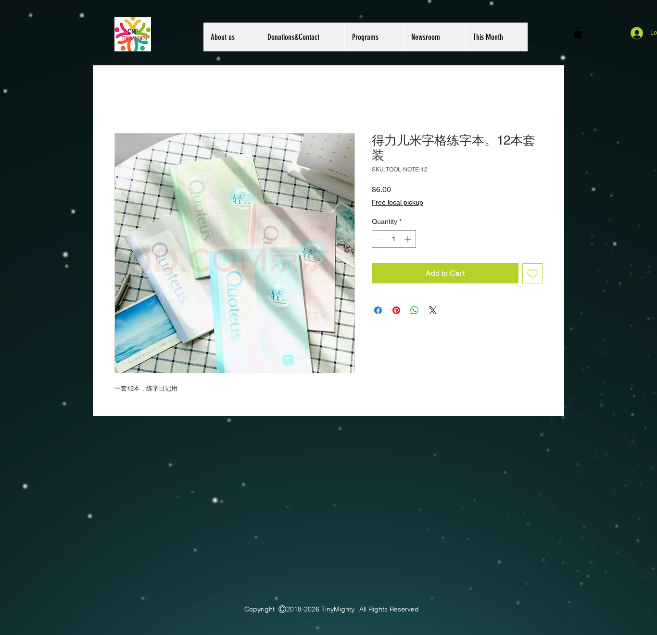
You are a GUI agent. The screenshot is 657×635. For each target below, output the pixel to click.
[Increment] (409, 239)
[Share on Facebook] (378, 310)
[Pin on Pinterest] (396, 310)
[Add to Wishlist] (532, 273)
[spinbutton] (394, 239)
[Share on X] (433, 310)
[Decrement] (379, 239)
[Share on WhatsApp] (414, 310)
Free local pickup (397, 202)
